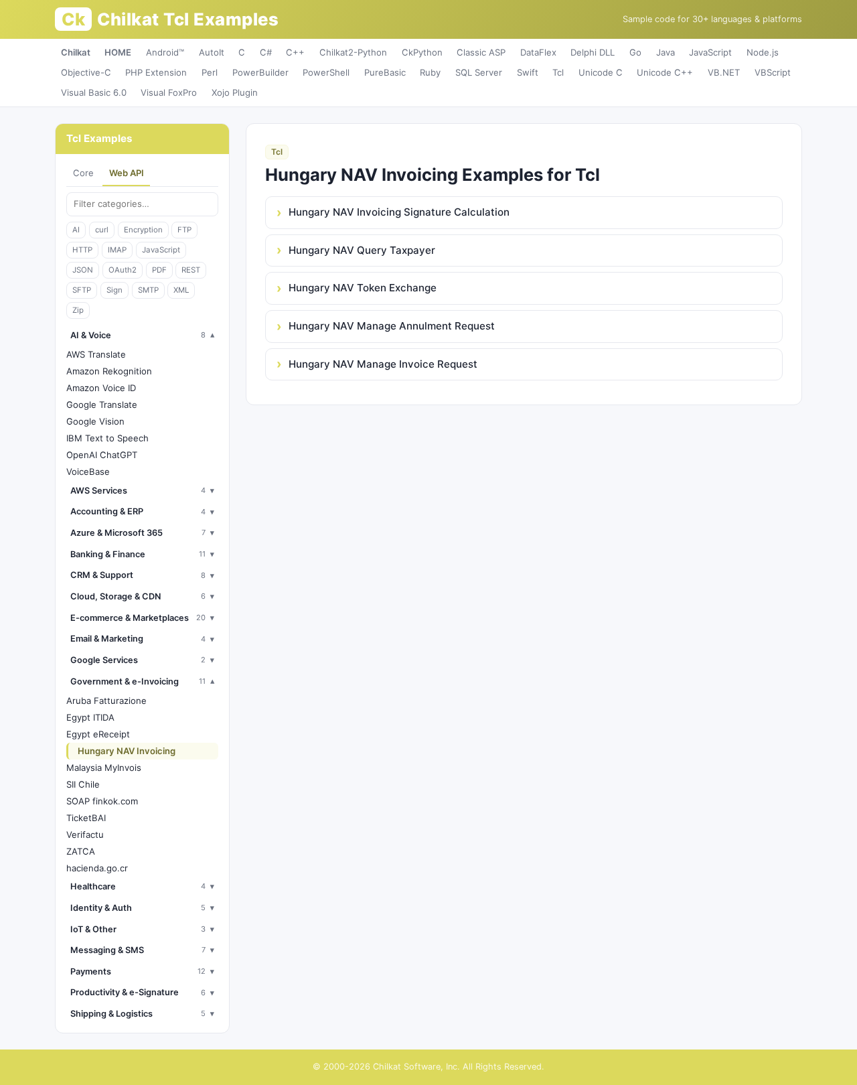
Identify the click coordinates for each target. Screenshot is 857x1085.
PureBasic (385, 72)
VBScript (773, 72)
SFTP (81, 290)
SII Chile (83, 784)
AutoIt (211, 52)
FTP (184, 229)
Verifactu (85, 834)
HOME (117, 52)
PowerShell (326, 72)
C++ (295, 52)
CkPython (422, 52)
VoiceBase (88, 471)
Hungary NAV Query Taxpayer (362, 250)
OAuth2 (122, 270)
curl (101, 229)
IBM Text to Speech (107, 438)
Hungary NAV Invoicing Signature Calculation (399, 212)
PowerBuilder (260, 72)
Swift (527, 72)
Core (83, 172)
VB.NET (724, 72)
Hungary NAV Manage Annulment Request (392, 325)
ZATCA (80, 851)
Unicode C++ (665, 72)
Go (635, 52)
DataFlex (538, 52)
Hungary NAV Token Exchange (363, 287)
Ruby (430, 72)
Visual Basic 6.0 (94, 92)
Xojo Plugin (235, 92)
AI (76, 229)
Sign (114, 290)
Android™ (165, 52)
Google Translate (101, 404)
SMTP (148, 290)
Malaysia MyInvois (103, 767)
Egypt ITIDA (90, 717)
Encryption (143, 229)
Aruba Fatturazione (106, 700)
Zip (78, 310)
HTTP (82, 250)
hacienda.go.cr (97, 868)
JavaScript (710, 52)
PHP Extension (156, 72)
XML (181, 290)
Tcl (558, 72)
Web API (126, 172)
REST (190, 270)
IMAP (117, 250)
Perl (210, 72)
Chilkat (75, 52)
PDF (159, 270)
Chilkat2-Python (353, 52)
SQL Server (478, 72)
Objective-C (86, 72)
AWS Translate (96, 354)
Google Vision (95, 421)
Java (665, 52)
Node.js (763, 52)
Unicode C (600, 72)
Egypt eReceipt (98, 734)
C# (266, 52)
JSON (82, 270)
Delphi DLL (592, 52)
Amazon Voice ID (101, 387)
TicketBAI (86, 817)
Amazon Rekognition (109, 371)
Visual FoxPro (169, 92)
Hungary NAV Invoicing (126, 750)
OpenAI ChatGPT (101, 454)
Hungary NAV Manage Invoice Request (383, 364)
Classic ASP (481, 52)
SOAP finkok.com (102, 801)
